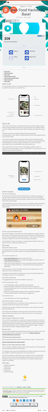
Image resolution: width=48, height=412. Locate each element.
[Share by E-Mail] (34, 400)
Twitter (24, 387)
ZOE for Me (7, 71)
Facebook (29, 387)
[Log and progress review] (17, 21)
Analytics (14, 410)
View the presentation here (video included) (13, 342)
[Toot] (14, 400)
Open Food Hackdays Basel (23, 405)
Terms (3, 410)
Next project (33, 405)
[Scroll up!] (46, 1)
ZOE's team (7, 81)
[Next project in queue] (46, 12)
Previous (13, 405)
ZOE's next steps (8, 79)
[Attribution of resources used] (13, 21)
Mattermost (19, 387)
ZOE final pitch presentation (11, 78)
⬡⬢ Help (8, 410)
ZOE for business (8, 73)
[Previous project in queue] (1, 12)
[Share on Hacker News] (17, 400)
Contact (25, 377)
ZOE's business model (9, 76)
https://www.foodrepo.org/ (11, 258)
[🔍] (24, 105)
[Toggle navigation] (2, 2)
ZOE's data (7, 74)
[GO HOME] (6, 2)
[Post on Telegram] (27, 400)
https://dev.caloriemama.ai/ (11, 260)
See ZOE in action (24, 189)
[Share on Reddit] (31, 400)
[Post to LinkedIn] (24, 400)
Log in (45, 410)
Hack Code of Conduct (7, 391)
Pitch (9, 21)
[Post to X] (21, 400)
